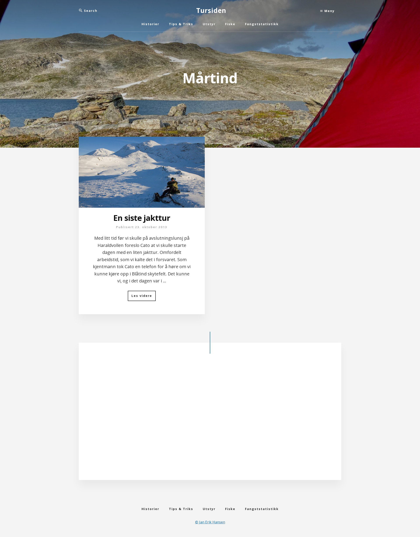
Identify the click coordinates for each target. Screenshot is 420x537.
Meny (329, 11)
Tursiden (211, 10)
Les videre (143, 297)
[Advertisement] (210, 420)
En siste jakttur (141, 218)
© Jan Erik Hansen (210, 522)
